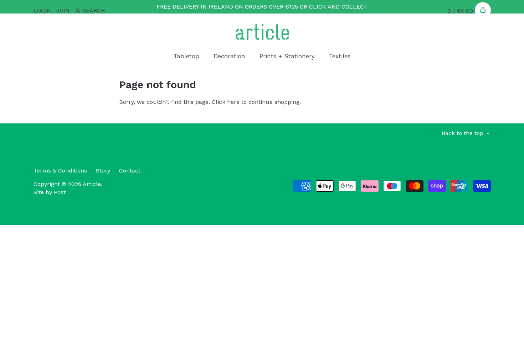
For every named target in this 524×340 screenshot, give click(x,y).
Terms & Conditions (60, 170)
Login (42, 10)
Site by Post (50, 192)
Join (63, 10)
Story (103, 170)
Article (92, 184)
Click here (226, 102)
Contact (129, 170)
